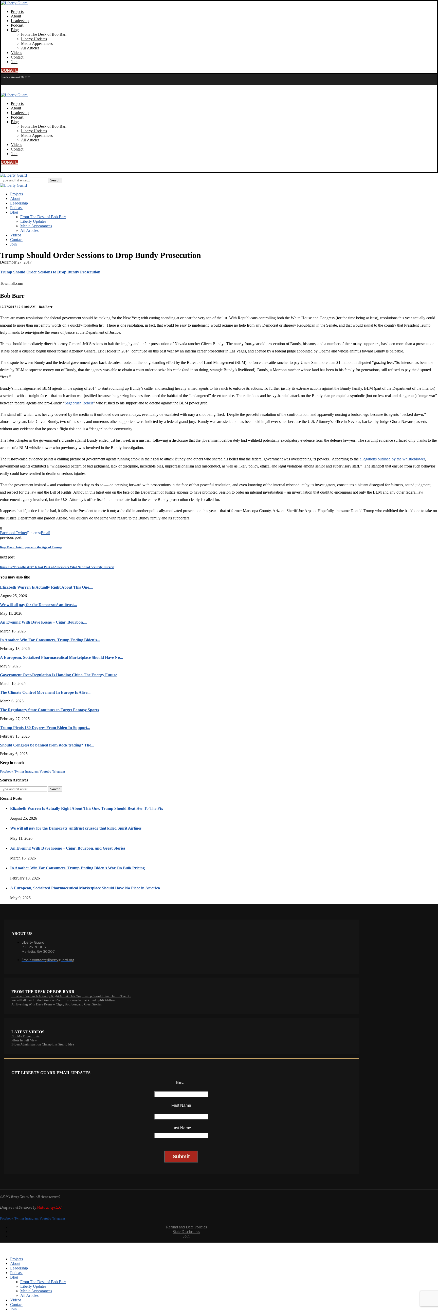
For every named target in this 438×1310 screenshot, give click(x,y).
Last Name (181, 1128)
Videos (16, 52)
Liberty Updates (34, 39)
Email (181, 1082)
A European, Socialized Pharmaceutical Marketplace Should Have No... (61, 657)
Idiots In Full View (24, 1040)
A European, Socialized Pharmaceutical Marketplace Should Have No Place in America (85, 888)
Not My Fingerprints (25, 1036)
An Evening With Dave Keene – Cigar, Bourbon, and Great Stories (67, 848)
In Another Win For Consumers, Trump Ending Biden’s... (50, 640)
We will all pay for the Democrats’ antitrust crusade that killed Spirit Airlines (75, 828)
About (16, 16)
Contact (17, 57)
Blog (15, 30)
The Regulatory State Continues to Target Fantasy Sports (49, 710)
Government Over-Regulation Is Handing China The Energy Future (58, 675)
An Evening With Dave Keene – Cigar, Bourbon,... (43, 622)
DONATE (9, 70)
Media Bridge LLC (49, 1207)
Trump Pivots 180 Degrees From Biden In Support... (45, 727)
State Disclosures (186, 1231)
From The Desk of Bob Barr (44, 34)
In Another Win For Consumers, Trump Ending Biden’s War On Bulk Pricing (77, 868)
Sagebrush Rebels (79, 403)
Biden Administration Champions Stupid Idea (42, 1044)
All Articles (30, 48)
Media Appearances (37, 43)
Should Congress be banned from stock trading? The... (47, 745)
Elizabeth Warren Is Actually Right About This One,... (46, 587)
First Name (181, 1105)
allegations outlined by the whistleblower (392, 459)
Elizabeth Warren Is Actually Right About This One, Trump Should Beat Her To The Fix (86, 808)
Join (14, 62)
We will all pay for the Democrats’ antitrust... (38, 605)
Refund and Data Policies (186, 1227)
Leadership (20, 20)
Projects (17, 11)
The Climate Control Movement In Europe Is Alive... (45, 692)
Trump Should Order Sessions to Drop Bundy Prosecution (50, 272)
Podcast (17, 25)
